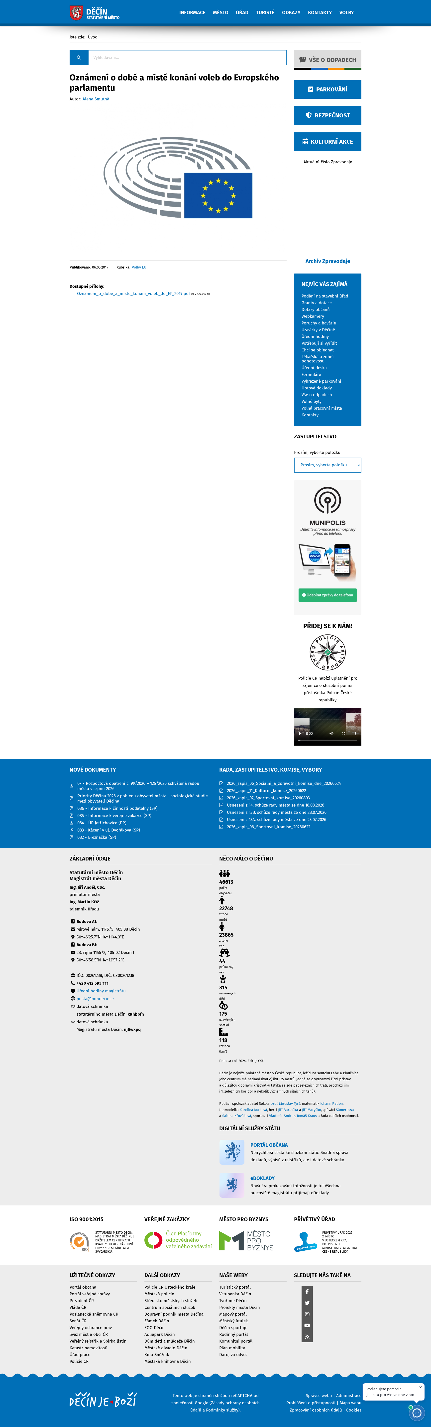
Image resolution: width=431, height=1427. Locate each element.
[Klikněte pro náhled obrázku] (178, 177)
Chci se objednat (318, 349)
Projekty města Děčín (239, 1307)
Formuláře (311, 374)
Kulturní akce (330, 141)
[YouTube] (307, 1326)
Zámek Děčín (156, 1320)
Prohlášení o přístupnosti (310, 1403)
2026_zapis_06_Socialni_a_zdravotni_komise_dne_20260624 (284, 783)
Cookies (353, 1410)
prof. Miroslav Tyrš (285, 1104)
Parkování (330, 89)
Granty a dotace (317, 302)
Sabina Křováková (236, 1116)
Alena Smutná (96, 99)
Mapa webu (350, 1403)
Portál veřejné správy (90, 1293)
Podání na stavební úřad (325, 295)
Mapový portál (233, 1314)
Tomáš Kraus (307, 1116)
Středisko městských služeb (170, 1300)
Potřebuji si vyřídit (319, 343)
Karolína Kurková (253, 1110)
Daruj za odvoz (233, 1354)
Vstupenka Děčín (235, 1293)
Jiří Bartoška (288, 1110)
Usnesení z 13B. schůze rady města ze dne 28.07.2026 (276, 812)
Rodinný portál (233, 1334)
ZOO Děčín (154, 1327)
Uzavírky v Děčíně (318, 329)
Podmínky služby (222, 1410)
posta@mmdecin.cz (95, 998)
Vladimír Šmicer (282, 1116)
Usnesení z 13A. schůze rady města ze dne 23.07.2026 (276, 819)
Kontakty (310, 414)
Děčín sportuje (233, 1327)
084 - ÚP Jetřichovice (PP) (101, 823)
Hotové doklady (317, 387)
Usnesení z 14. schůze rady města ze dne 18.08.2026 (275, 805)
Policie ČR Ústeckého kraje (169, 1287)
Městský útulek (233, 1320)
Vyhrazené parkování (321, 381)
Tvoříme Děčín (233, 1300)
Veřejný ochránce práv (91, 1327)
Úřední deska (314, 367)
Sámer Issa (345, 1110)
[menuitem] (196, 10)
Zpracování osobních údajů (316, 1410)
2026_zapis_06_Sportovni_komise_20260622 (268, 827)
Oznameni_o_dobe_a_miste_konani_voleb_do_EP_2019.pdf (134, 293)
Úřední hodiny (315, 336)
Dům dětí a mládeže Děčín (169, 1341)
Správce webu (319, 1395)
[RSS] (307, 1337)
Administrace (348, 1395)
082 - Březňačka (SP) (96, 837)
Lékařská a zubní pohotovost (318, 358)
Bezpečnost (331, 115)
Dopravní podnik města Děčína (174, 1314)
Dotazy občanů (316, 309)
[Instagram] (307, 1314)
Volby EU (139, 267)
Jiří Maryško (311, 1110)
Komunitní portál (235, 1341)
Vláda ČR (78, 1307)
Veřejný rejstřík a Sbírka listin (98, 1341)
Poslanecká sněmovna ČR (94, 1314)
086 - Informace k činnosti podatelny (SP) (117, 808)
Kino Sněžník (156, 1354)
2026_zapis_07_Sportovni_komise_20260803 (268, 798)
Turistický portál (235, 1287)
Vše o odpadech (331, 59)
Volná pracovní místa (322, 408)
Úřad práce (80, 1354)
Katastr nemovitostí (89, 1347)
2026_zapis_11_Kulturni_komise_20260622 (266, 790)
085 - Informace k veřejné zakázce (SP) (114, 815)
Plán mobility (232, 1347)
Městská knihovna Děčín (167, 1361)
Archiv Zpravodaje (328, 261)
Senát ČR (78, 1320)
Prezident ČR (82, 1300)
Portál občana (83, 1287)
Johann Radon (331, 1104)
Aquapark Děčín (159, 1334)
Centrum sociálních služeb (169, 1307)
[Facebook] (307, 1292)
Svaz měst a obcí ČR (89, 1334)
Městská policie (159, 1293)
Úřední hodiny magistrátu (101, 991)
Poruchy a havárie (319, 322)
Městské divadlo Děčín (165, 1347)
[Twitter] (307, 1303)
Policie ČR (79, 1361)
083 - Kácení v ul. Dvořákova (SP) (108, 830)
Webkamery (313, 316)
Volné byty (312, 401)
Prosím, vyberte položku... (318, 452)
